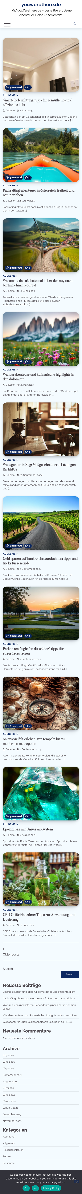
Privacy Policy (51, 1188)
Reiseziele (9, 1163)
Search (8, 969)
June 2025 (9, 1061)
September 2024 (12, 1075)
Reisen (7, 1156)
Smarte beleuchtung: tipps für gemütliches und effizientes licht (39, 991)
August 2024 (10, 1081)
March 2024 (9, 1101)
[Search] (74, 24)
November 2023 (12, 1120)
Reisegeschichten (13, 1149)
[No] (76, 1181)
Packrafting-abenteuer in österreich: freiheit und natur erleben (39, 998)
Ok (26, 1188)
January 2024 (10, 1107)
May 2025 (8, 1068)
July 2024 (8, 1088)
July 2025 (8, 1055)
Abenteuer (9, 1136)
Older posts (11, 954)
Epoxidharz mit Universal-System (28, 829)
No (35, 1188)
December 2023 (12, 1114)
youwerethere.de (41, 4)
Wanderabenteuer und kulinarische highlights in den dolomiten (40, 1015)
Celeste (10, 110)
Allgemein (10, 95)
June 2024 (9, 1094)
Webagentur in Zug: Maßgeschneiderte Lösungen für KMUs (37, 1021)
